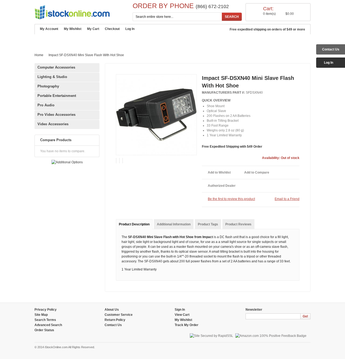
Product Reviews (238, 224)
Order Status (44, 330)
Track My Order (186, 325)
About (61, 40)
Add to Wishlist (219, 172)
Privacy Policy (45, 309)
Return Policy (115, 320)
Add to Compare (256, 172)
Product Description (134, 224)
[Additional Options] (67, 162)
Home (42, 40)
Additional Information (174, 224)
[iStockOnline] (72, 12)
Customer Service (92, 40)
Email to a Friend (287, 199)
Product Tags (208, 224)
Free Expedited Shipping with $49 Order (232, 146)
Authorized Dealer (222, 186)
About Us (112, 309)
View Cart (182, 315)
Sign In (180, 309)
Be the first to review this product (231, 199)
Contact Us (199, 40)
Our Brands (128, 40)
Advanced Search (164, 40)
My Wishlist (72, 29)
